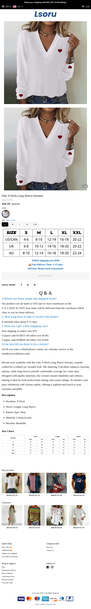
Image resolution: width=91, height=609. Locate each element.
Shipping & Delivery (9, 570)
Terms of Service (51, 604)
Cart (87, 7)
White (5, 211)
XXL (35, 224)
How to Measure (7, 573)
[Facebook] (21, 285)
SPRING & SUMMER (9, 553)
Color (4, 208)
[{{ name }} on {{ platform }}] (47, 568)
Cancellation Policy (8, 576)
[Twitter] (28, 285)
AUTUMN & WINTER (10, 557)
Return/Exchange (7, 580)
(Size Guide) (10, 220)
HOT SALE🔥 (7, 547)
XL (27, 224)
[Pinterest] (34, 285)
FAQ (3, 567)
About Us (49, 547)
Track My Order (7, 583)
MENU (8, 6)
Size (8, 220)
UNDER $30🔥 (7, 550)
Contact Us (50, 550)
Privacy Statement (40, 604)
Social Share (8, 285)
